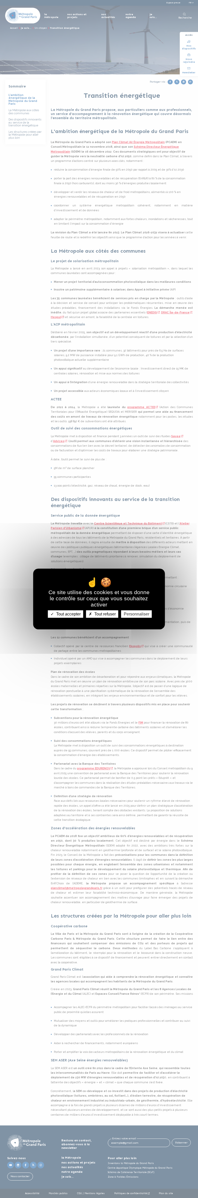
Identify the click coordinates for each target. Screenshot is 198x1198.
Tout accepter (68, 614)
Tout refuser (104, 614)
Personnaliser (136, 614)
